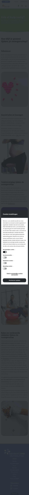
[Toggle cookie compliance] (5, 258)
